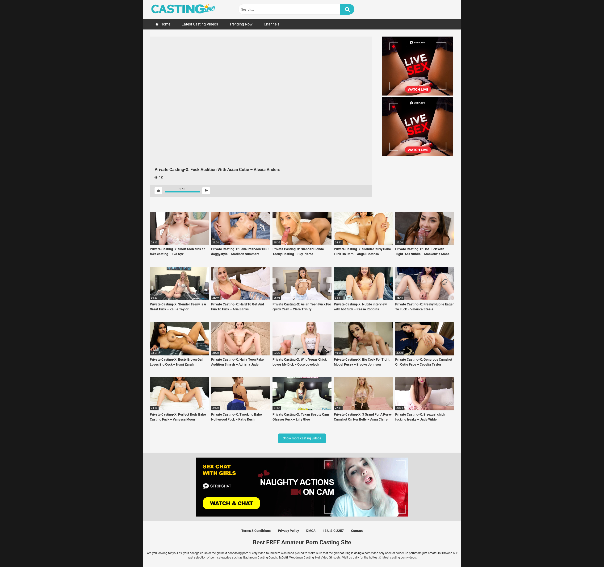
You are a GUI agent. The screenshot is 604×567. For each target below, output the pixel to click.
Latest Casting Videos (200, 24)
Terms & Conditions (256, 531)
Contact (357, 531)
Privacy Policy (288, 531)
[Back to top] (588, 553)
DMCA (310, 531)
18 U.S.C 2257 (333, 531)
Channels (271, 24)
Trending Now (240, 24)
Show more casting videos (302, 438)
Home (165, 24)
